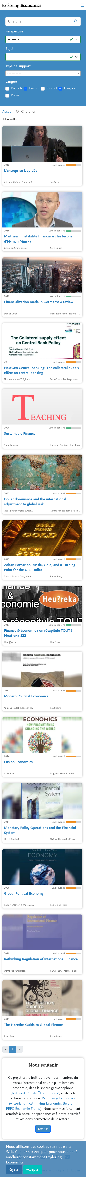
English (34, 88)
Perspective (14, 31)
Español (52, 88)
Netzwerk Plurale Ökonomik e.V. (35, 1093)
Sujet (9, 49)
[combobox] (43, 73)
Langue (11, 82)
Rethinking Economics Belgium (52, 1104)
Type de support (18, 66)
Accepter (33, 1170)
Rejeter (14, 1170)
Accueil (7, 112)
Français (69, 88)
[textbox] (43, 73)
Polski (15, 95)
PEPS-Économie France (23, 1109)
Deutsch (16, 88)
